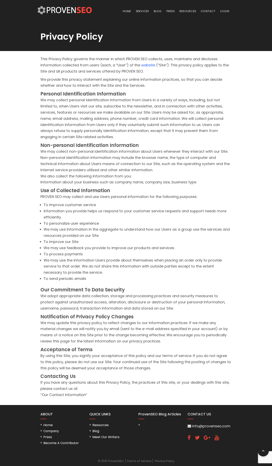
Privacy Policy (164, 461)
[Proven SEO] (64, 8)
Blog (158, 11)
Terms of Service (139, 461)
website (148, 65)
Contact (208, 11)
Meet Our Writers (105, 437)
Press (170, 11)
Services (142, 11)
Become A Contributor (61, 443)
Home (127, 11)
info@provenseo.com (210, 426)
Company (51, 431)
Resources (187, 11)
